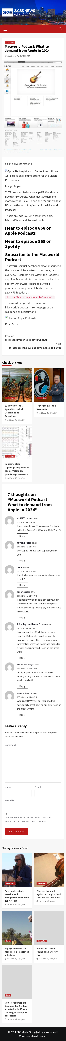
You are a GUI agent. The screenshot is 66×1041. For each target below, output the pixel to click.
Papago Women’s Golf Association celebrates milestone (17, 951)
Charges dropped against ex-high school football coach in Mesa (49, 894)
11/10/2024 (21, 420)
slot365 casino (25, 517)
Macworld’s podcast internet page (25, 307)
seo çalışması (24, 692)
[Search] (60, 28)
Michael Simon (13, 220)
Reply (22, 535)
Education (10, 42)
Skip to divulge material (19, 163)
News (8, 941)
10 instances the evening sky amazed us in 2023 (35, 345)
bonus (20, 567)
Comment (11, 744)
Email (38, 787)
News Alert (10, 883)
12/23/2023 (25, 56)
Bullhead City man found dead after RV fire (47, 951)
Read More (12, 324)
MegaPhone (28, 311)
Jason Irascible (43, 215)
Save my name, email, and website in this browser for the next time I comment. (28, 819)
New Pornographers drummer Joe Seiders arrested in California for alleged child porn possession (16, 1009)
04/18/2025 (21, 904)
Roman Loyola (35, 220)
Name (8, 787)
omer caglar (23, 591)
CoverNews (25, 1036)
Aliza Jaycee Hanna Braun (31, 624)
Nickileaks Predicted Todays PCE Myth (26, 337)
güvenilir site (24, 542)
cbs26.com (11, 56)
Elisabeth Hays (25, 664)
